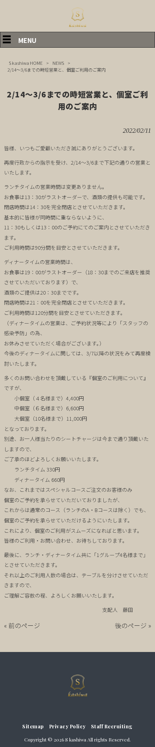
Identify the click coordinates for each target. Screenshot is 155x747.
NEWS (58, 63)
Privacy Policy (67, 726)
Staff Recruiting (112, 726)
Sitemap (33, 726)
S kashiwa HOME (26, 63)
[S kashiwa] (77, 27)
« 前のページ (22, 625)
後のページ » (133, 625)
